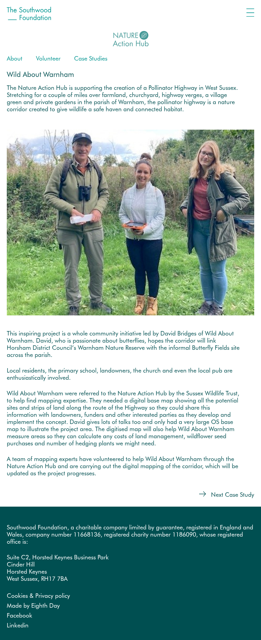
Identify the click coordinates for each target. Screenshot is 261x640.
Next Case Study (231, 494)
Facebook (19, 615)
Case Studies (90, 58)
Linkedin (18, 625)
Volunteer (48, 58)
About (14, 58)
